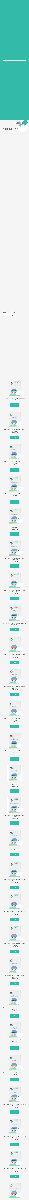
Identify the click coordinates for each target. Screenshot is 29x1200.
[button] (25, 122)
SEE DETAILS (14, 404)
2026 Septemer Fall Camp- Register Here (14, 60)
